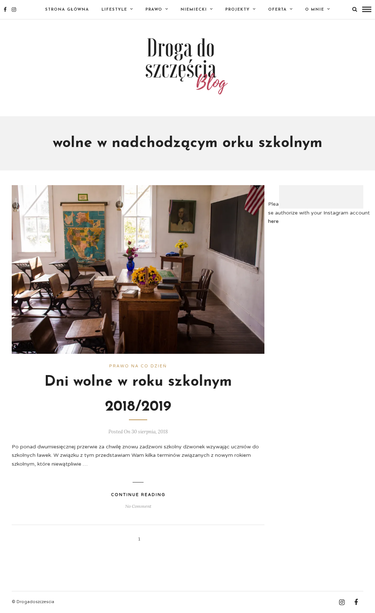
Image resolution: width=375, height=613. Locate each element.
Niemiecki (194, 10)
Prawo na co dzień (138, 366)
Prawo (153, 10)
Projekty (237, 10)
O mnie (314, 10)
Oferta (277, 10)
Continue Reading (138, 494)
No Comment (138, 506)
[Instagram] (14, 9)
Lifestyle (114, 10)
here (273, 221)
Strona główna (67, 10)
